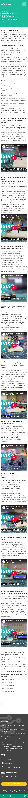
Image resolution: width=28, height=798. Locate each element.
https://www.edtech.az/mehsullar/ (10, 661)
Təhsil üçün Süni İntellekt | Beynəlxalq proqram (14, 733)
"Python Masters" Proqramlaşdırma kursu (12, 746)
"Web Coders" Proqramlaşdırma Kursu (12, 748)
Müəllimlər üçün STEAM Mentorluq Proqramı (13, 729)
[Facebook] (2, 776)
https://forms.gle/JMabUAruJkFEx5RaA (13, 671)
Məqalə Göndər (14, 784)
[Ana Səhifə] (7, 3)
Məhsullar (4, 731)
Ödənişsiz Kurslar (6, 750)
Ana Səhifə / (3, 21)
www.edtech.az (10, 688)
